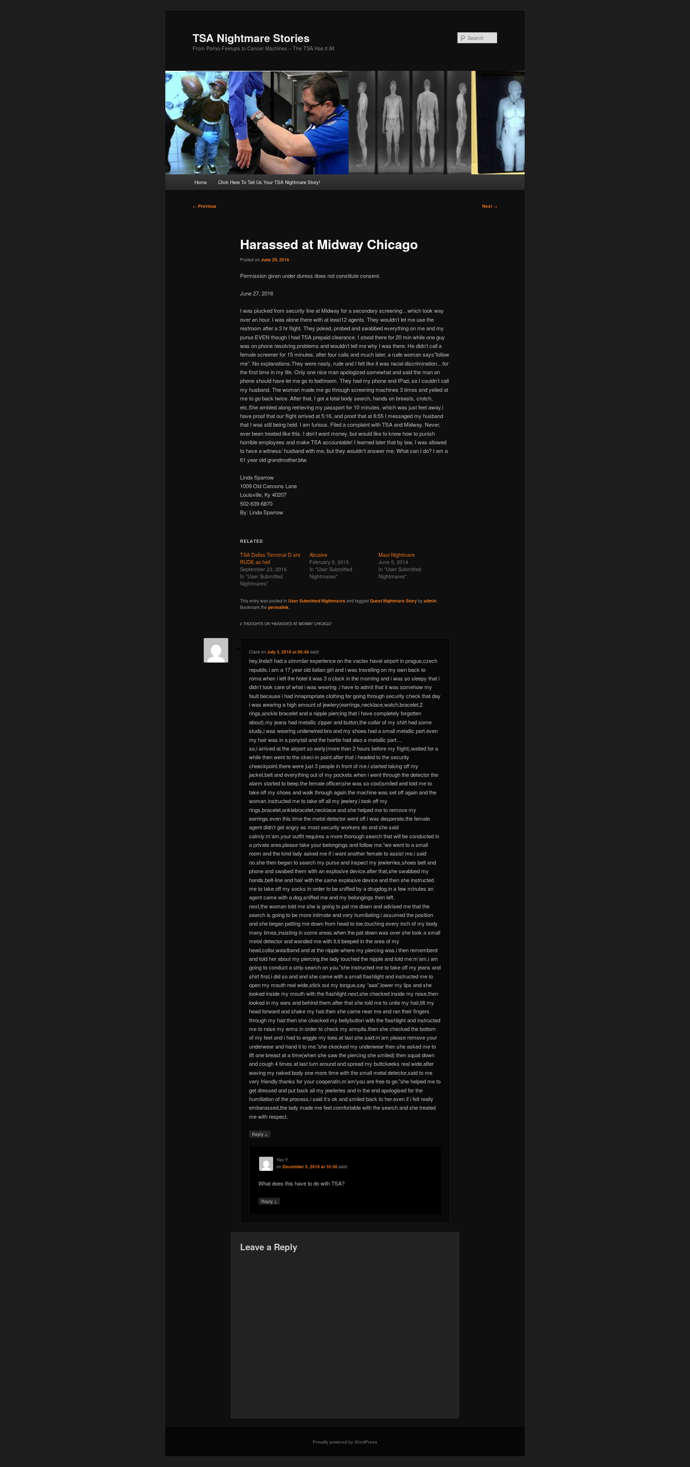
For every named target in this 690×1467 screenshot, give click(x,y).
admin (430, 600)
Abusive (318, 554)
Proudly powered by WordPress (345, 1442)
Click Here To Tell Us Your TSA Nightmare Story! (269, 182)
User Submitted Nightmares (316, 600)
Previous (204, 206)
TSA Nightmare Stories (251, 37)
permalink (278, 607)
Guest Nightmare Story (393, 600)
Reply (260, 1134)
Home (200, 182)
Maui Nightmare (396, 554)
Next (489, 206)
